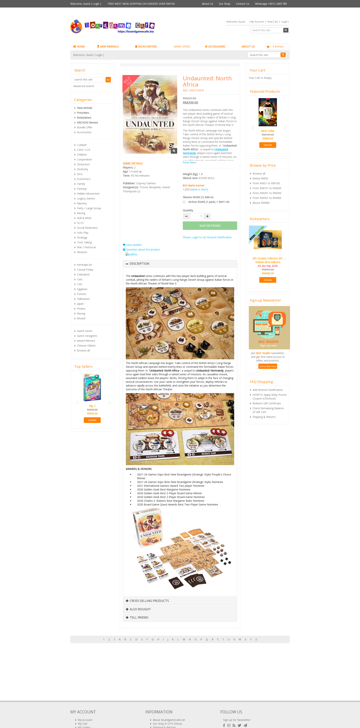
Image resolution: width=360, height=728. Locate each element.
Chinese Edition (86, 345)
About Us (207, 3)
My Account (257, 21)
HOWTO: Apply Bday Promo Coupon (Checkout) (270, 396)
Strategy (82, 237)
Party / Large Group (89, 208)
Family (81, 184)
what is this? (199, 189)
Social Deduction (87, 227)
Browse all (83, 350)
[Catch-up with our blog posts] (234, 725)
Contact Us (242, 3)
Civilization (83, 274)
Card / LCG (83, 149)
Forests (81, 294)
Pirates (81, 308)
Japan (80, 303)
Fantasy (82, 188)
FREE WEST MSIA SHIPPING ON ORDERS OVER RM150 (141, 3)
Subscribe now (267, 366)
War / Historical (86, 247)
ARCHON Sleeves (87, 122)
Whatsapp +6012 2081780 (271, 3)
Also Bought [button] (140, 609)
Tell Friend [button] (138, 617)
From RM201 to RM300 (267, 193)
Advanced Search (83, 86)
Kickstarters (84, 117)
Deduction (83, 164)
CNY (79, 284)
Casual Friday (85, 269)
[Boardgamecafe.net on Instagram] (229, 725)
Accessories (84, 132)
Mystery (82, 203)
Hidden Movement (88, 193)
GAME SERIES (182, 46)
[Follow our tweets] (240, 725)
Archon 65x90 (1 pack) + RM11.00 (208, 202)
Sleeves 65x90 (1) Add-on (198, 197)
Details (92, 420)
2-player (82, 145)
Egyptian (82, 289)
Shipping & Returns (264, 417)
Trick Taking (84, 242)
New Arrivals (84, 108)
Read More (189, 162)
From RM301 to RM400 (267, 198)
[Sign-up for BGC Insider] (245, 725)
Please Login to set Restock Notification (207, 237)
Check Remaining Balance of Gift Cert (268, 410)
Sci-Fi (80, 223)
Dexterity (82, 169)
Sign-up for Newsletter (236, 720)
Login (96, 3)
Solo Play (82, 232)
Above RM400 (261, 203)
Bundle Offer (84, 127)
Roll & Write (84, 218)
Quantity (188, 210)
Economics (83, 179)
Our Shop (224, 3)
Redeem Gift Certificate (267, 403)
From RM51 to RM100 (266, 183)
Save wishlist (133, 245)
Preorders (83, 112)
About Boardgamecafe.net (169, 720)
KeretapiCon (84, 264)
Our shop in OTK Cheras (167, 723)
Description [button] (139, 263)
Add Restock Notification (268, 390)
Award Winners (86, 340)
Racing (81, 213)
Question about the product (142, 249)
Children (82, 154)
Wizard (81, 318)
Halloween (83, 299)
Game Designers (87, 336)
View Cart (272, 21)
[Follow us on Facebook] (224, 725)
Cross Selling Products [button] (149, 601)
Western (82, 252)
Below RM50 (260, 178)
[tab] (180, 263)
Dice (79, 174)
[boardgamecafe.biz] (123, 26)
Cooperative (84, 159)
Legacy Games (86, 198)
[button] (76, 400)
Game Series (84, 331)
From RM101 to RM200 (267, 188)
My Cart (82, 723)
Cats (79, 279)
